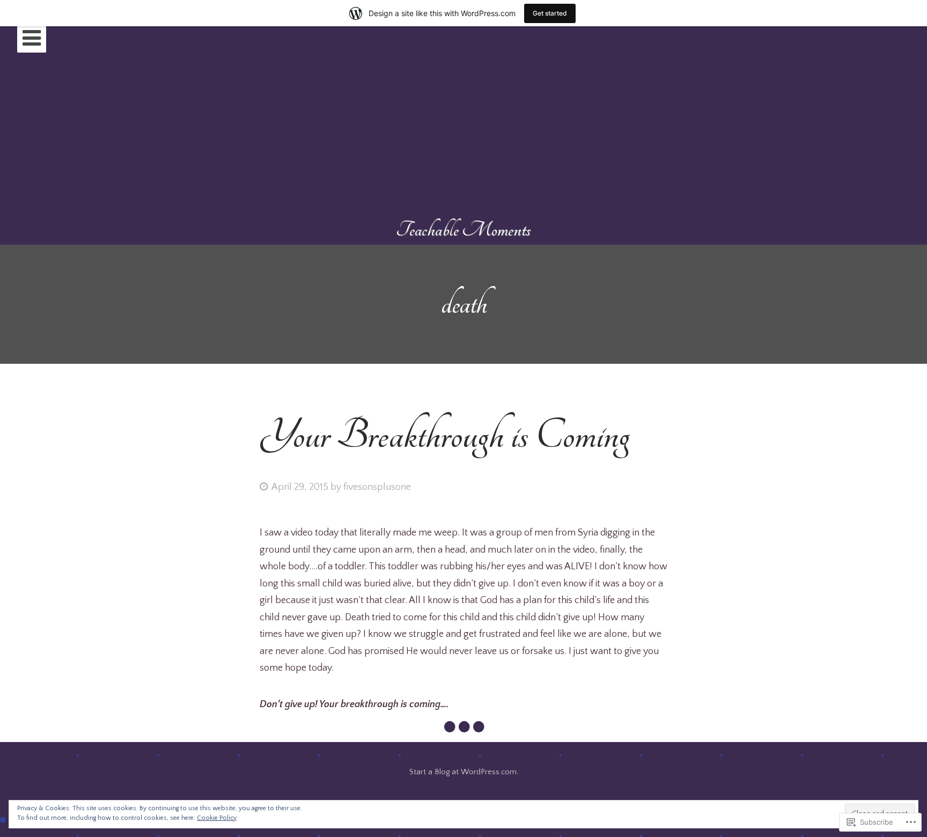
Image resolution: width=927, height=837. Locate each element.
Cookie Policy (217, 817)
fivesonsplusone (377, 487)
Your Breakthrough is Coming (445, 435)
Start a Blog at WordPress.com (463, 772)
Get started (550, 13)
